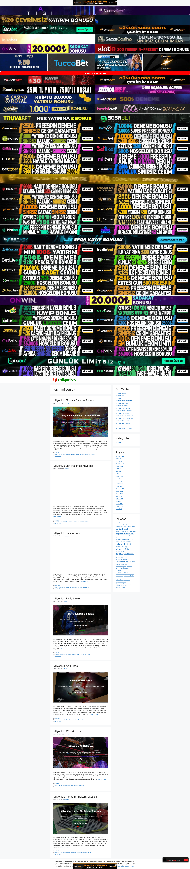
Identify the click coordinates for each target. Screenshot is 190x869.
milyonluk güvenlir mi (120, 555)
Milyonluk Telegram (122, 568)
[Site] (47, 128)
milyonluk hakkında (68, 785)
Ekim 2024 (119, 478)
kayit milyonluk (58, 454)
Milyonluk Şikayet (121, 585)
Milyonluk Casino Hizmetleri (124, 428)
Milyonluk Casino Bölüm (67, 533)
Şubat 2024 (119, 499)
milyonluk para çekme (121, 564)
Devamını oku (104, 449)
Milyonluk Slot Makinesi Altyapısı (73, 465)
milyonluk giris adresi (127, 541)
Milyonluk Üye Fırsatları (123, 423)
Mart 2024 (119, 496)
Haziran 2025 (120, 463)
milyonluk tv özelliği (119, 576)
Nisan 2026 (119, 458)
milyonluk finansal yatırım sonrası (71, 454)
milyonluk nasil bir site (121, 559)
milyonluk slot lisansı (86, 852)
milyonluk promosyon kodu (121, 566)
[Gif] (95, 179)
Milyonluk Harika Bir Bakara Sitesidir (75, 796)
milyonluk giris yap (121, 546)
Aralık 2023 (119, 504)
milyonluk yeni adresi (121, 582)
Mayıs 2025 (119, 466)
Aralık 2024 (119, 473)
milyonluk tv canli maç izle (121, 574)
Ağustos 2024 (120, 484)
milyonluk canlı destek (128, 535)
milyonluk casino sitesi (122, 539)
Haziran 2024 (120, 489)
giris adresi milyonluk (132, 524)
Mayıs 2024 (119, 491)
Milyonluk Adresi (121, 393)
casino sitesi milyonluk (121, 524)
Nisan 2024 (119, 494)
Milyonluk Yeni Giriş (120, 583)
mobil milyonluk (120, 587)
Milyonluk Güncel (120, 551)
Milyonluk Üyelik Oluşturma (124, 400)
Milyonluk (57, 452)
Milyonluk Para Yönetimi (123, 408)
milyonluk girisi (123, 544)
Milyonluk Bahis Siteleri (67, 598)
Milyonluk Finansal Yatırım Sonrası (73, 400)
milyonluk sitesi (129, 566)
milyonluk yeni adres (123, 580)
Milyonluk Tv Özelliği (122, 426)
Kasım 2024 (119, 476)
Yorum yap (58, 456)
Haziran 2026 (120, 456)
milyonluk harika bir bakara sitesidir (71, 852)
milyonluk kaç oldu (127, 557)
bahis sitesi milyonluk (121, 522)
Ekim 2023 (119, 509)
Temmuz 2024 (120, 486)
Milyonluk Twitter (129, 576)
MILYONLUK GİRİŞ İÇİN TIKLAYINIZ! (95, 73)
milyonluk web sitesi (79, 719)
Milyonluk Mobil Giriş (122, 405)
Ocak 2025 (119, 471)
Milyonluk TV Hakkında (67, 731)
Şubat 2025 (119, 468)
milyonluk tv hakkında (78, 785)
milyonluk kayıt (119, 557)
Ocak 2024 (119, 501)
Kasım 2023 (119, 506)
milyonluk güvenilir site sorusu (87, 454)
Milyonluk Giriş (120, 395)
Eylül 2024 (119, 481)
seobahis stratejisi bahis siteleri (63, 654)
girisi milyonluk (119, 526)
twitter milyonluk (129, 587)
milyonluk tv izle (130, 574)
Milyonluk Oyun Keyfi (122, 403)
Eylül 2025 (119, 461)
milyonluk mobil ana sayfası (62, 587)
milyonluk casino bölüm (83, 587)
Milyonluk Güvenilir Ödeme (124, 410)
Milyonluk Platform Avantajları (124, 418)
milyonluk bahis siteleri (85, 654)
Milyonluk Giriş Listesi (122, 421)
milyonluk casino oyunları (120, 537)
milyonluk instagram (128, 555)
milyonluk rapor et (67, 521)
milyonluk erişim (119, 541)
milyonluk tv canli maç (122, 572)
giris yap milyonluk (129, 526)
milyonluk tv (119, 570)
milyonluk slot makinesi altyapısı (80, 521)
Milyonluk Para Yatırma (125, 562)
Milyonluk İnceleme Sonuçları (124, 416)
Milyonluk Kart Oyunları (123, 413)
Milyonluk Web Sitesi (65, 665)
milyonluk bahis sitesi (68, 719)
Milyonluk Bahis (131, 531)
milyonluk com (132, 539)
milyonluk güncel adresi (125, 554)
